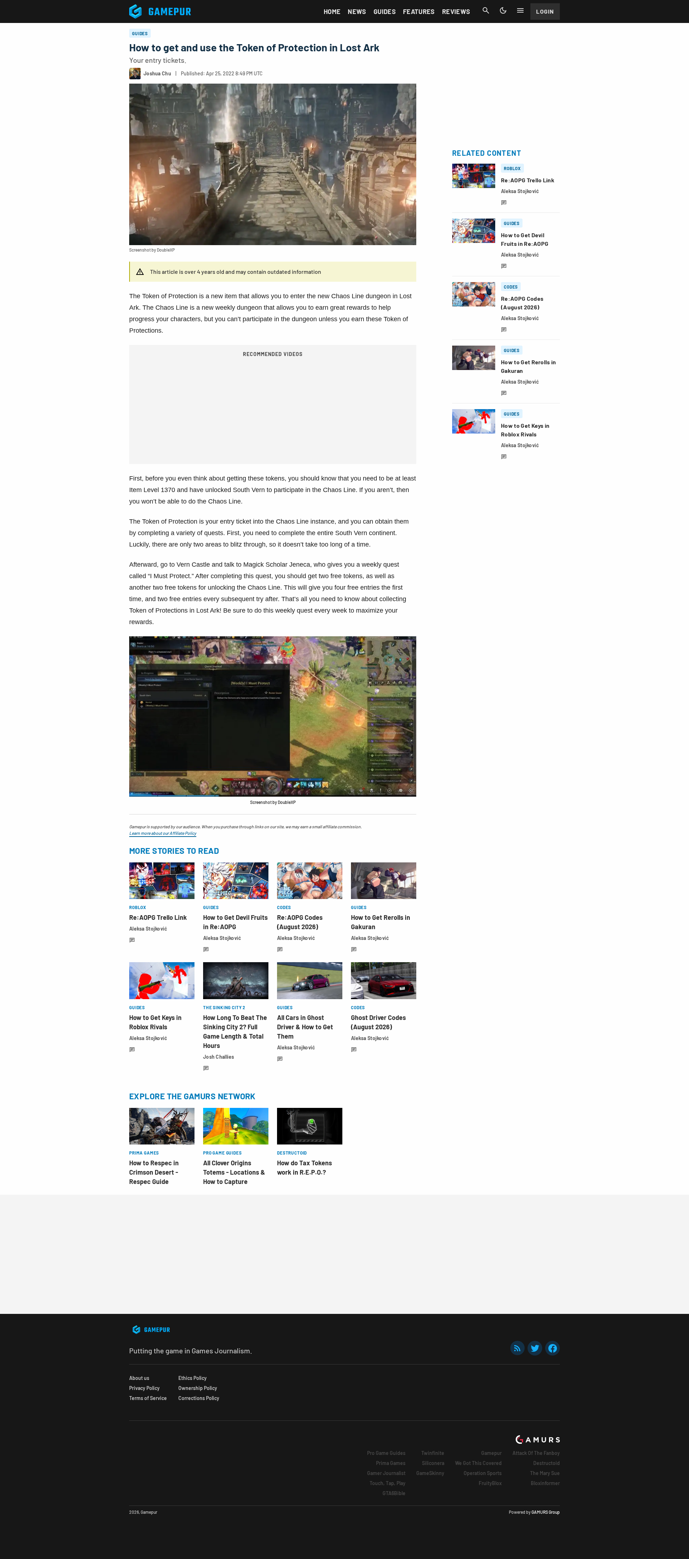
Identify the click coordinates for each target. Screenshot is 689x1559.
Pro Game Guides (386, 1453)
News (357, 11)
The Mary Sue (545, 1473)
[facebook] (552, 1348)
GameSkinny (430, 1473)
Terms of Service (148, 1398)
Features (419, 11)
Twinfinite (432, 1453)
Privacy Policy (144, 1388)
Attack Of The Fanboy (536, 1453)
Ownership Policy (197, 1388)
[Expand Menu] (520, 10)
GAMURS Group (545, 1511)
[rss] (517, 1348)
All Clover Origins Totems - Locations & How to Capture (234, 1172)
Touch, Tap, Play (388, 1483)
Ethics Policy (192, 1378)
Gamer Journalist (386, 1473)
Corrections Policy (198, 1398)
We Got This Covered (478, 1463)
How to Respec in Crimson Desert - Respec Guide (154, 1172)
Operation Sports (483, 1473)
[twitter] (535, 1348)
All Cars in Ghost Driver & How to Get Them (305, 1026)
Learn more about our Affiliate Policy (162, 832)
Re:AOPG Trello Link (158, 917)
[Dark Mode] (503, 10)
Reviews (456, 11)
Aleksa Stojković (148, 929)
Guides (385, 11)
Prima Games (391, 1463)
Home (332, 11)
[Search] (486, 10)
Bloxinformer (545, 1483)
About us (139, 1378)
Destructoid (546, 1463)
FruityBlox (490, 1483)
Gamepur (491, 1453)
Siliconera (433, 1463)
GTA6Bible (394, 1493)
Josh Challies (218, 1057)
